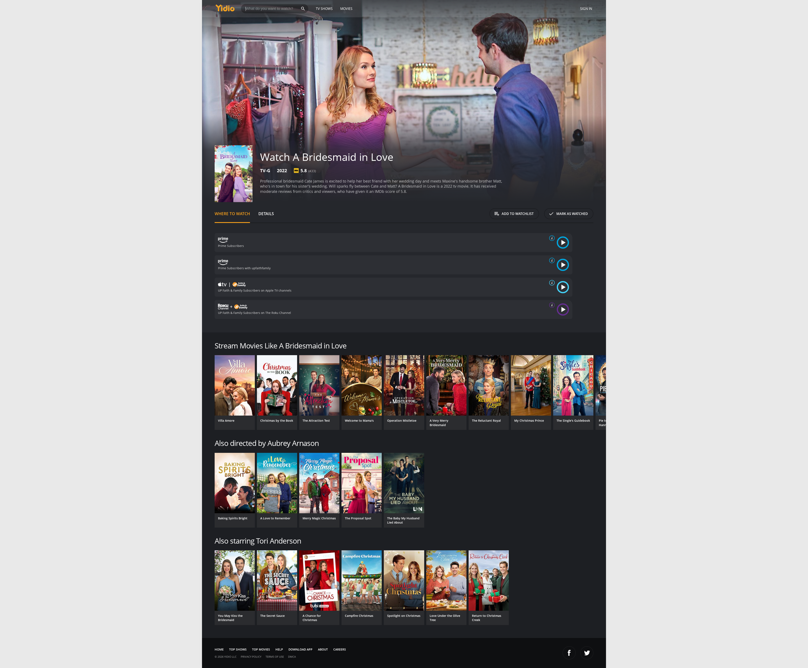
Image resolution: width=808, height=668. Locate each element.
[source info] (551, 238)
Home (219, 649)
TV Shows (324, 8)
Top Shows (238, 649)
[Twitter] (586, 652)
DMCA (292, 657)
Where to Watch (232, 213)
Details (266, 213)
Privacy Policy (251, 657)
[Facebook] (569, 652)
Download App (300, 649)
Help (279, 649)
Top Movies (261, 649)
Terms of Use (275, 657)
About (323, 649)
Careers (339, 649)
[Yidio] (225, 9)
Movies (346, 8)
